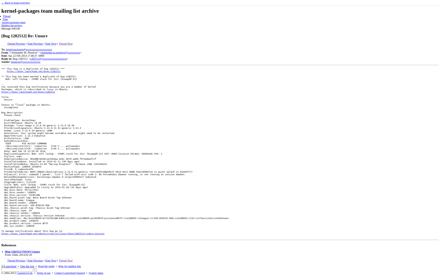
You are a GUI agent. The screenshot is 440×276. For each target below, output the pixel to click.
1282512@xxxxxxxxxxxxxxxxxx (48, 58)
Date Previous (35, 43)
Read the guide (46, 266)
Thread (6, 16)
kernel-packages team (13, 22)
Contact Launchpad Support (69, 273)
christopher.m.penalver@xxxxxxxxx (60, 52)
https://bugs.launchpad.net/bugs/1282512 (28, 92)
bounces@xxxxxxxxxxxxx (25, 61)
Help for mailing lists (69, 266)
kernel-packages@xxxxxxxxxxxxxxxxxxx (29, 49)
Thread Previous (16, 43)
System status (96, 273)
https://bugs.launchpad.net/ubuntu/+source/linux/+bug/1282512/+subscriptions (52, 233)
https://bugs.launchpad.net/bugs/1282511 (33, 71)
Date (5, 19)
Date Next (50, 43)
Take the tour (27, 266)
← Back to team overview (15, 2)
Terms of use (44, 273)
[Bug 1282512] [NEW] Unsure (22, 251)
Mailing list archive (11, 25)
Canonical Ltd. (25, 273)
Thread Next (66, 43)
